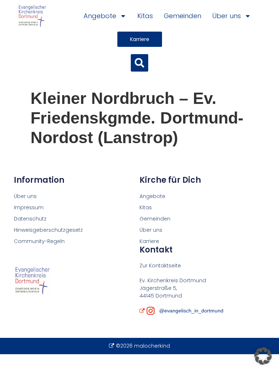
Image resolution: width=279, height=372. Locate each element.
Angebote (100, 15)
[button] (139, 63)
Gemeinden (182, 15)
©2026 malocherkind (143, 345)
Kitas (145, 15)
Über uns (226, 15)
